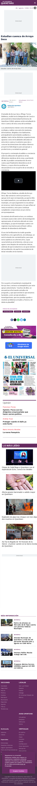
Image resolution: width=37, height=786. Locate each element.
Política (3, 693)
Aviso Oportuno (24, 746)
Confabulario (23, 744)
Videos (3, 734)
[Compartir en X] (15, 319)
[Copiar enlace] (24, 320)
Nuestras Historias (7, 745)
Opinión (7, 402)
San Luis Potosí (24, 686)
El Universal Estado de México (26, 696)
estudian (26, 311)
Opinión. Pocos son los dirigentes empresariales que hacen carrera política (15, 412)
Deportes (4, 702)
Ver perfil (11, 107)
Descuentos (22, 750)
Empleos (22, 719)
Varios (21, 724)
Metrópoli (5, 101)
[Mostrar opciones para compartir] (35, 8)
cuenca (17, 311)
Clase (20, 737)
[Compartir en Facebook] (12, 320)
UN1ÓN (21, 741)
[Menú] (35, 3)
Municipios (4, 699)
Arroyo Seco (8, 311)
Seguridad (4, 688)
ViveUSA (21, 739)
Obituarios (22, 748)
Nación (3, 690)
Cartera (3, 695)
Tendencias (4, 709)
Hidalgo (21, 693)
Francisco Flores (9, 407)
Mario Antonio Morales (11, 429)
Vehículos (22, 721)
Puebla (21, 690)
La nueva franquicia (11, 432)
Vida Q (3, 706)
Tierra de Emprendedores (9, 750)
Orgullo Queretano (7, 747)
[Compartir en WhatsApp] (18, 319)
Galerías (3, 732)
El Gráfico (22, 732)
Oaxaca (21, 688)
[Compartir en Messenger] (21, 319)
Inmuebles (22, 717)
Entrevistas (4, 743)
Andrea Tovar (8, 419)
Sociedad (4, 686)
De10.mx (21, 734)
